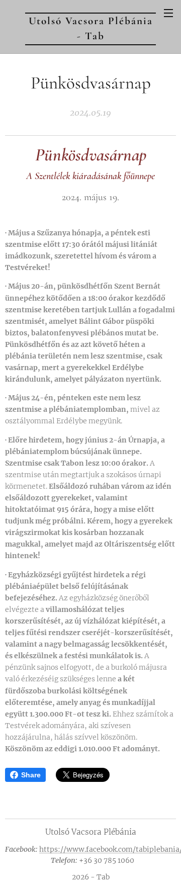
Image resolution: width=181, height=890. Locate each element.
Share (31, 775)
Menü (168, 13)
